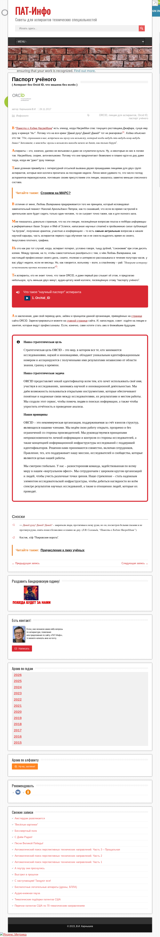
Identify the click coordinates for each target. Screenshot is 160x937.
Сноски (18, 516)
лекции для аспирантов (122, 115)
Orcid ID (142, 115)
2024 (18, 687)
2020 (18, 712)
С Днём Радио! (23, 837)
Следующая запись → (135, 563)
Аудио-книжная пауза (27, 893)
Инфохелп (22, 115)
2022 (18, 699)
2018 (18, 724)
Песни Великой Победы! (29, 843)
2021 (18, 706)
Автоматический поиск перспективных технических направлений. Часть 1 (58, 862)
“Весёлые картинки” (26, 824)
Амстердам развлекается (30, 818)
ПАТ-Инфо (33, 10)
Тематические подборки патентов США (38, 899)
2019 (18, 718)
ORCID (103, 115)
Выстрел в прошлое (26, 874)
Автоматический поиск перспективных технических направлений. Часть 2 (58, 855)
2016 (18, 736)
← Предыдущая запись (26, 563)
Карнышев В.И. (28, 109)
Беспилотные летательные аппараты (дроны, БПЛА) (46, 887)
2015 (18, 743)
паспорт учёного (138, 118)
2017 (18, 730)
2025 (18, 681)
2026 (18, 675)
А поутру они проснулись (30, 868)
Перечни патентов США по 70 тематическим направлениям (50, 905)
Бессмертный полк (26, 830)
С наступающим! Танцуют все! (33, 880)
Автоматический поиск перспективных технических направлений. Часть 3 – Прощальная (67, 849)
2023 (18, 693)
